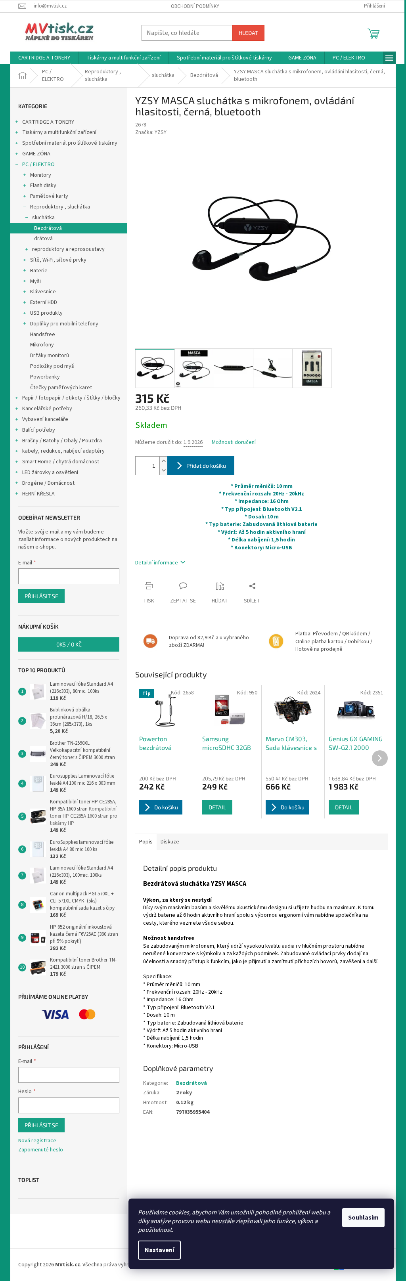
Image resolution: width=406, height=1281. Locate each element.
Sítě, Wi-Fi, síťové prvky (58, 260)
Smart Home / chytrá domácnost (60, 462)
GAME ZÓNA (36, 154)
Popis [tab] (146, 842)
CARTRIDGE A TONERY (48, 122)
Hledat (248, 32)
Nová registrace (37, 1141)
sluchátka (43, 218)
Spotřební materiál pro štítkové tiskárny (69, 143)
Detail (217, 807)
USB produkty (46, 313)
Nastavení (159, 1250)
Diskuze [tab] (170, 842)
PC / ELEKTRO (38, 164)
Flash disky (43, 185)
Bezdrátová (48, 228)
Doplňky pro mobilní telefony (64, 324)
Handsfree (42, 334)
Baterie (39, 271)
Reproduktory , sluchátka (60, 207)
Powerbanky (45, 377)
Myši (35, 281)
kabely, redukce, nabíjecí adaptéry (63, 451)
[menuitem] (44, 58)
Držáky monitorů (49, 355)
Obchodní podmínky (195, 6)
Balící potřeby (38, 430)
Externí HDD (43, 302)
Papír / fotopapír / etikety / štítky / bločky (71, 398)
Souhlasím (363, 1217)
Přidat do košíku (206, 465)
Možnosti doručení (234, 442)
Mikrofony (42, 345)
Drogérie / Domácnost (48, 483)
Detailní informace (156, 563)
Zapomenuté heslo (40, 1150)
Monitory (40, 175)
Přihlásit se (41, 596)
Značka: (151, 132)
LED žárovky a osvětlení (50, 472)
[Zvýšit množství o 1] (163, 461)
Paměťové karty (49, 196)
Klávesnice (43, 292)
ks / (69, 644)
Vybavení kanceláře (45, 419)
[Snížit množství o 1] (163, 470)
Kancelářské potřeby (47, 409)
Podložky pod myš (52, 366)
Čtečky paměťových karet (61, 388)
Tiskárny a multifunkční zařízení (59, 132)
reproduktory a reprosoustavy (68, 249)
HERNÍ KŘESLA (38, 494)
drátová (43, 239)
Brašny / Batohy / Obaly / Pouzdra (62, 441)
